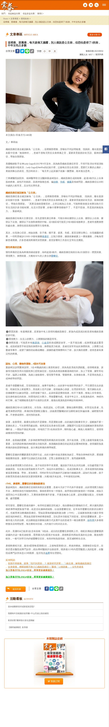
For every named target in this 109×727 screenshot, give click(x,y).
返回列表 (99, 54)
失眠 (62, 181)
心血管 (45, 342)
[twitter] (22, 51)
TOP (103, 709)
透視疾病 (25, 18)
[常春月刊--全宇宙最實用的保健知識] (9, 6)
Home (5, 18)
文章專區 (14, 18)
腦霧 (69, 181)
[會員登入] (85, 5)
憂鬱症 (54, 255)
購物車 (90, 5)
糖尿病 (35, 342)
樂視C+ (40, 13)
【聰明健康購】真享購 (18, 627)
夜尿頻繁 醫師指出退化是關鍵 (21, 620)
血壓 (47, 553)
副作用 (90, 520)
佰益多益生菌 (29, 13)
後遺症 (45, 236)
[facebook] (17, 51)
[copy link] (32, 51)
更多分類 (94, 35)
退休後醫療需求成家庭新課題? (21, 606)
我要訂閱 (55, 681)
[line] (27, 51)
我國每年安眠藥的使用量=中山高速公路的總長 (28, 613)
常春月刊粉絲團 (106, 149)
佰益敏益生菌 (14, 13)
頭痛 (55, 181)
